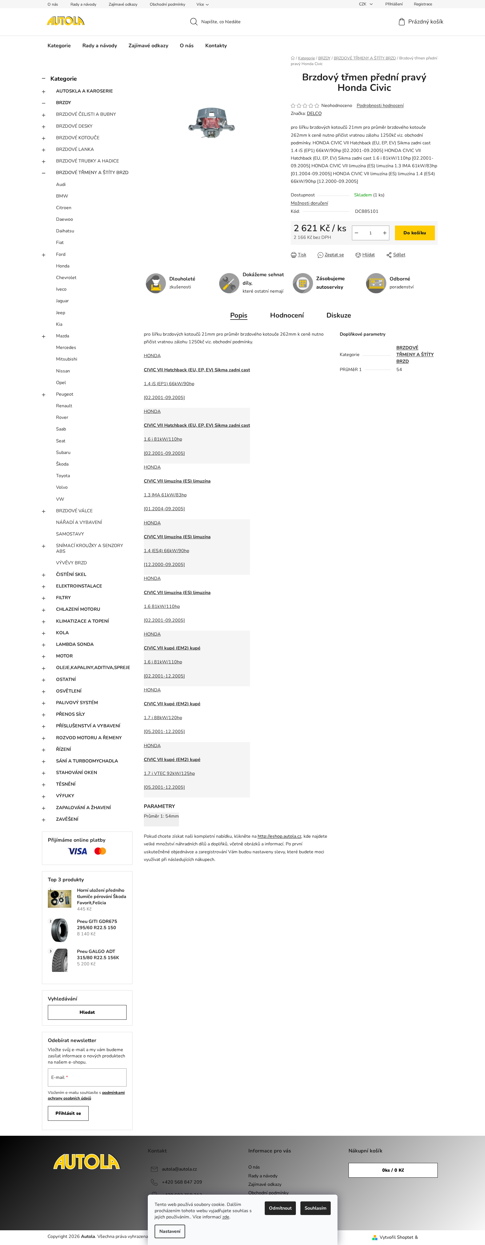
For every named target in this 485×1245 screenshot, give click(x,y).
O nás (53, 4)
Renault (64, 406)
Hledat (87, 1012)
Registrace (423, 4)
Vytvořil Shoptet (396, 1237)
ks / (393, 1170)
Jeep (60, 313)
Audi (61, 184)
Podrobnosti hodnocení (380, 105)
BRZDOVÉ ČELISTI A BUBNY (86, 114)
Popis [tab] (238, 315)
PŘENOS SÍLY (70, 714)
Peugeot (64, 394)
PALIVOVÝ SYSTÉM (77, 703)
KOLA (62, 633)
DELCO (314, 113)
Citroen (63, 208)
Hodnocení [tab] (287, 315)
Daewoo (64, 219)
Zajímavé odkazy (123, 4)
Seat (60, 441)
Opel (61, 383)
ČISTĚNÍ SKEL (71, 574)
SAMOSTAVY (70, 534)
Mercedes (66, 347)
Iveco (61, 289)
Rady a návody (83, 4)
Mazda (62, 336)
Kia (59, 324)
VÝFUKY (65, 796)
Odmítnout (280, 1208)
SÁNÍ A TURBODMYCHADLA (87, 761)
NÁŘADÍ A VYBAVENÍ (79, 522)
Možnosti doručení (309, 203)
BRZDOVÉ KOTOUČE (77, 138)
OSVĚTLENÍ (69, 691)
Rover (62, 417)
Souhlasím (315, 1208)
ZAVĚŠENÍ (67, 819)
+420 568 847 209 (182, 1182)
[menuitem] (59, 45)
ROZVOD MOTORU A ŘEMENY (89, 738)
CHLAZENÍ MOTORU (78, 609)
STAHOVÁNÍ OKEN (76, 773)
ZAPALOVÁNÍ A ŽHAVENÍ (83, 808)
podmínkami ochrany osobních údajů (86, 1095)
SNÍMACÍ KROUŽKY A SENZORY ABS (89, 548)
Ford (60, 254)
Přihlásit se (68, 1113)
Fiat (60, 242)
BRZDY (63, 103)
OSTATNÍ (66, 679)
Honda (62, 266)
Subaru (63, 452)
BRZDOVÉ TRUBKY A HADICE (87, 161)
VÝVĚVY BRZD (71, 563)
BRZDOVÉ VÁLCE (74, 511)
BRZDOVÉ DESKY (74, 126)
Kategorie (63, 79)
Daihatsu (65, 231)
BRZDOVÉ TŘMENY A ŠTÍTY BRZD (92, 173)
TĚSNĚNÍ (66, 784)
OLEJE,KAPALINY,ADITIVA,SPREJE (93, 668)
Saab (61, 429)
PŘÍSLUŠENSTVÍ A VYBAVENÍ (88, 726)
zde (225, 1217)
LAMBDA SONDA (75, 644)
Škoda (62, 464)
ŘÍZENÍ (63, 749)
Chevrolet (66, 278)
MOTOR (64, 656)
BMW (62, 196)
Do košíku (414, 233)
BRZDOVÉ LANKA (75, 149)
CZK (363, 4)
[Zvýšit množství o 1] (385, 233)
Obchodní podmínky (167, 4)
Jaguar (62, 301)
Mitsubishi (66, 359)
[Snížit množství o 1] (356, 233)
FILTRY (63, 598)
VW (60, 499)
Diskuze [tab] (338, 315)
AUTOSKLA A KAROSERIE (84, 91)
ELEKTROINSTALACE (79, 586)
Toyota (63, 476)
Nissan (63, 371)
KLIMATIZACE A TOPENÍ (82, 621)
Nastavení (169, 1231)
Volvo (62, 487)
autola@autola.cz (179, 1169)
